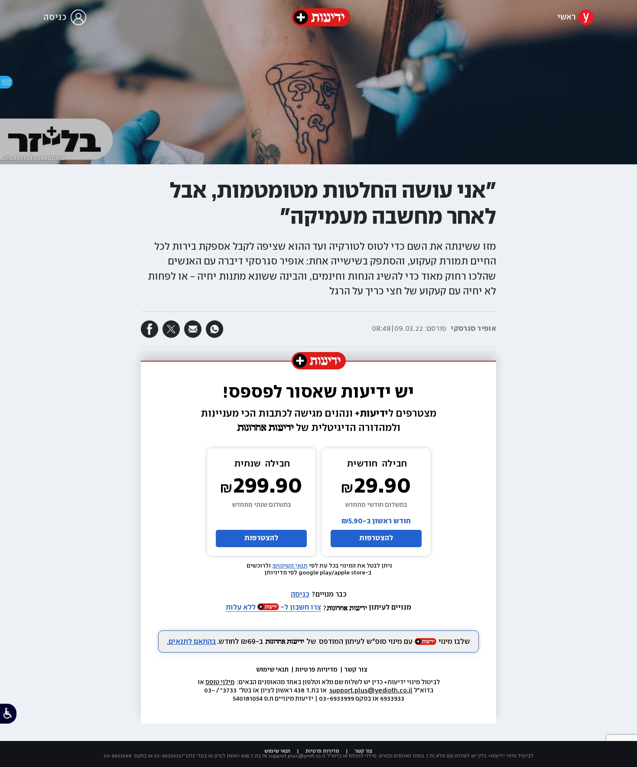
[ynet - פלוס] (321, 17)
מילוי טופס (219, 682)
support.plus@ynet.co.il (296, 756)
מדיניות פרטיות (317, 670)
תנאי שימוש (273, 670)
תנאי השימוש (290, 565)
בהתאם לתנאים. (191, 642)
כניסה (300, 594)
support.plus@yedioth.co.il (371, 691)
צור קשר (355, 670)
